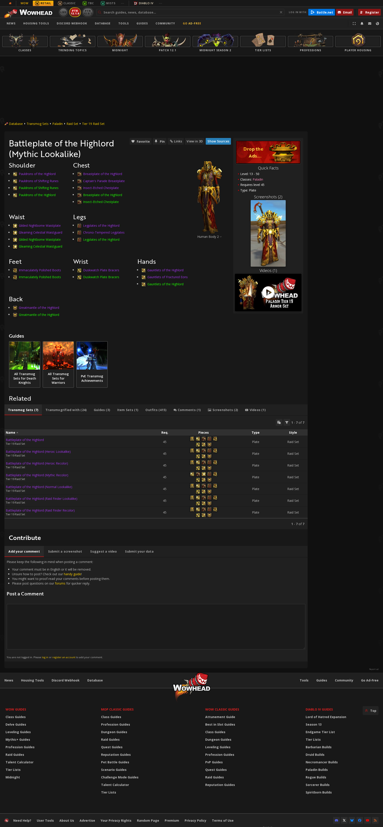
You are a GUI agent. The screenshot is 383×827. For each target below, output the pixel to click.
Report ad (374, 669)
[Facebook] (359, 820)
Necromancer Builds (322, 762)
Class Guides (16, 717)
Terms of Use (223, 820)
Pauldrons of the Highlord (37, 174)
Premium (172, 820)
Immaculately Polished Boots (40, 270)
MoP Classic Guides (117, 709)
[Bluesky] (352, 820)
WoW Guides (16, 709)
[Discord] (336, 820)
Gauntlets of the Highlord (165, 270)
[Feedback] (369, 23)
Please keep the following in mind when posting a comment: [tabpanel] (58, 609)
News (11, 23)
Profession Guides (20, 747)
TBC (91, 3)
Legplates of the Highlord (101, 225)
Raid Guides (15, 754)
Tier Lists (13, 770)
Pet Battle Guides (115, 762)
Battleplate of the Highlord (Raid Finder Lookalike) (41, 498)
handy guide (72, 574)
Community (165, 23)
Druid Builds (315, 754)
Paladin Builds (317, 770)
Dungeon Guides (114, 732)
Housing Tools (32, 680)
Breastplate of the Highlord (102, 174)
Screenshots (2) (268, 196)
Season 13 (314, 724)
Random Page (148, 820)
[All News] (10, 3)
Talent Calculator (19, 762)
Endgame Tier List (320, 732)
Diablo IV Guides (319, 709)
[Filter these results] (286, 422)
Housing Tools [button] (36, 23)
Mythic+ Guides (18, 739)
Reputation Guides (116, 754)
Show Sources (218, 141)
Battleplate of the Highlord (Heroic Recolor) (37, 463)
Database (103, 23)
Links (178, 141)
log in (45, 657)
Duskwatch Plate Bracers (101, 270)
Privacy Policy (195, 820)
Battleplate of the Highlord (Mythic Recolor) (37, 475)
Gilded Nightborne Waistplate (40, 225)
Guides (142, 23)
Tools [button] (123, 23)
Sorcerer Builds (318, 785)
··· (122, 3)
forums (60, 583)
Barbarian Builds (319, 747)
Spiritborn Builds (319, 792)
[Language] (377, 23)
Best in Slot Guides (220, 724)
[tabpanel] (156, 472)
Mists (110, 3)
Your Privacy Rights (116, 820)
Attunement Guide (220, 717)
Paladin (57, 124)
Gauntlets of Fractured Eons (167, 277)
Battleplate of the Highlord (25, 440)
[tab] (23, 409)
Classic (69, 3)
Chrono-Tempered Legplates (104, 232)
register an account (63, 657)
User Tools (45, 820)
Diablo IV (146, 3)
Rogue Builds (316, 777)
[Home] (29, 12)
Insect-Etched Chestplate (101, 188)
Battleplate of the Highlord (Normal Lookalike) (39, 487)
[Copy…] (279, 422)
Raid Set (72, 124)
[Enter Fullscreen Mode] (354, 23)
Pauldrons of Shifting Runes (39, 181)
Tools (304, 680)
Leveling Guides (18, 732)
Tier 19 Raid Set (93, 124)
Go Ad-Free (192, 23)
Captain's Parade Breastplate (104, 181)
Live (63, 12)
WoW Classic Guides (222, 709)
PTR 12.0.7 (88, 12)
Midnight (13, 777)
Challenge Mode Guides (120, 777)
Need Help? (22, 820)
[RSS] (375, 820)
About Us (66, 820)
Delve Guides (16, 724)
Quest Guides (112, 747)
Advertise (87, 820)
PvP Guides (214, 762)
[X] (344, 820)
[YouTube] (367, 820)
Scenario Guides (114, 770)
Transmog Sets (38, 124)
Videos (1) (268, 270)
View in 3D (195, 141)
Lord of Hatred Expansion (326, 717)
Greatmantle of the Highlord (39, 307)
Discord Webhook (72, 23)
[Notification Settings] (362, 23)
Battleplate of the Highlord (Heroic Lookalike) (38, 451)
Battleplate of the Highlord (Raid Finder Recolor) (40, 510)
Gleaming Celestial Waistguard (40, 232)
